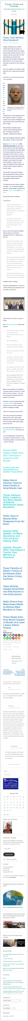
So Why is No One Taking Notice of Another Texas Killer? (13, 469)
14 (23, 802)
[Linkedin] (13, 635)
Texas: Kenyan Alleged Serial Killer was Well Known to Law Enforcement (13, 590)
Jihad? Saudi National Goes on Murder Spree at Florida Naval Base (8, 672)
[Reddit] (10, 635)
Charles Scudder (13, 144)
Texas (10, 649)
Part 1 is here (13, 190)
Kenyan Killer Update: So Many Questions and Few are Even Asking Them (13, 535)
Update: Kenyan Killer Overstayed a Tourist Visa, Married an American (14, 552)
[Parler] (13, 638)
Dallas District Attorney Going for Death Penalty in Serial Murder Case (12, 484)
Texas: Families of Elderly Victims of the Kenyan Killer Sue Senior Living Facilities (12, 573)
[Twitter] (7, 635)
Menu (14, 14)
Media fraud (17, 642)
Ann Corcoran (14, 42)
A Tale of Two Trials (8, 958)
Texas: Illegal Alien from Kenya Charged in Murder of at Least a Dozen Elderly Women (14, 622)
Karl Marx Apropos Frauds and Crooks (12, 961)
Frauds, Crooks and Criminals (14, 5)
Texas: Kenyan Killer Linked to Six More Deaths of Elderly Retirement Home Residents (13, 501)
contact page (12, 877)
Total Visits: (6, 1016)
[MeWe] (19, 635)
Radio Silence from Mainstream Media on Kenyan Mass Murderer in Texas (13, 605)
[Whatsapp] (4, 638)
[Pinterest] (16, 635)
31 (10, 810)
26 (17, 807)
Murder (5, 649)
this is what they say (12, 324)
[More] (19, 638)
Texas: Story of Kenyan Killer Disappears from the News (13, 519)
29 (4, 810)
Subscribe (9, 854)
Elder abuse (16, 646)
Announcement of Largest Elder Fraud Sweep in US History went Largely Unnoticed (14, 987)
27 (20, 807)
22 (4, 807)
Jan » (8, 814)
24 (10, 807)
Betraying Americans (15, 640)
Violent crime (7, 644)
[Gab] (10, 638)
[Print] (16, 638)
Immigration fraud (8, 642)
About (4, 978)
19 (17, 805)
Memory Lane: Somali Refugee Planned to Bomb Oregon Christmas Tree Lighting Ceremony (19, 672)
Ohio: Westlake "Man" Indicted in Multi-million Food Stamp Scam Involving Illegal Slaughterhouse (13, 982)
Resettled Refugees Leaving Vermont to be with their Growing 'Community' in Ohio (13, 992)
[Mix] (22, 635)
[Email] (7, 638)
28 (23, 807)
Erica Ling (11, 706)
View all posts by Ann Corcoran (17, 662)
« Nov (4, 814)
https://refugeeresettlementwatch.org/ (13, 907)
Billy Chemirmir (7, 646)
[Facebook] (4, 635)
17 (10, 805)
